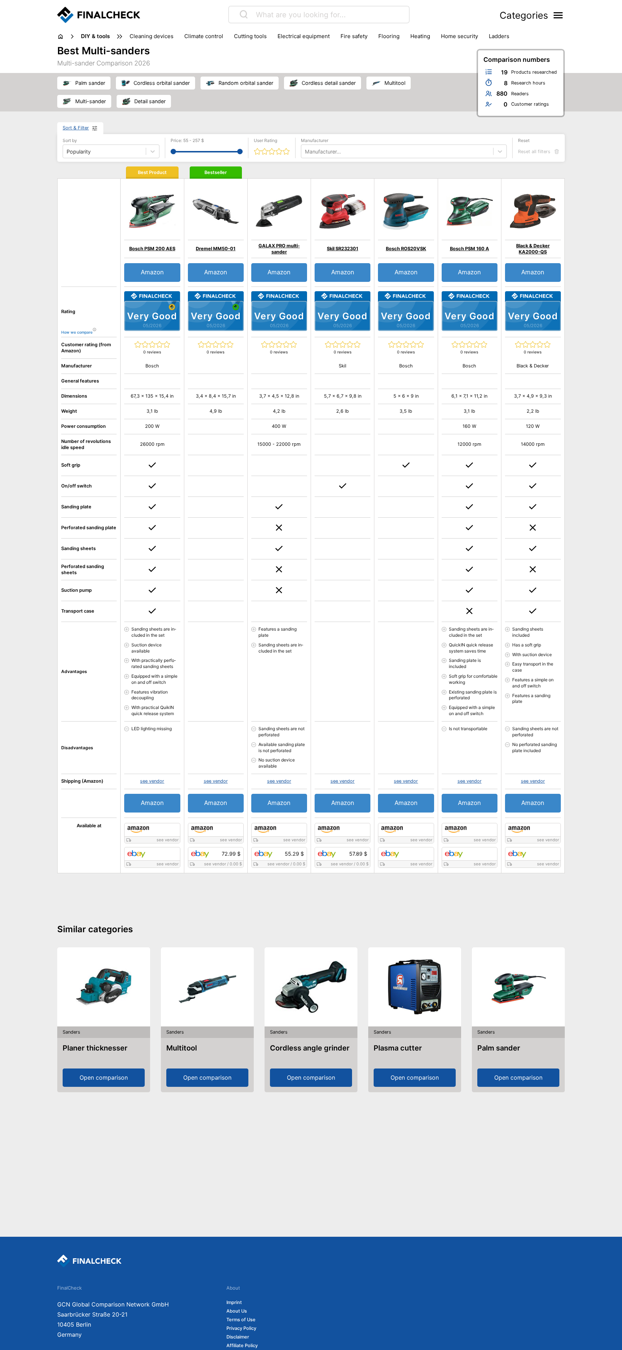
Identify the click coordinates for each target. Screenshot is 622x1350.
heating (420, 36)
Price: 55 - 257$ (187, 140)
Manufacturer (314, 140)
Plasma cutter (398, 1048)
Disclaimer (237, 1337)
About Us (236, 1311)
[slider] (173, 151)
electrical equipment (304, 36)
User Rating (265, 140)
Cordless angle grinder (310, 1048)
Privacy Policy (241, 1328)
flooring (389, 36)
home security (459, 36)
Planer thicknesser (95, 1048)
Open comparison (104, 1077)
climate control (203, 36)
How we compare (77, 332)
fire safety (354, 36)
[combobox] (305, 151)
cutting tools (250, 36)
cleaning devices (151, 36)
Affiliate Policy (242, 1345)
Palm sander (498, 1048)
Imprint (234, 1302)
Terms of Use (241, 1319)
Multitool (181, 1048)
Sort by (70, 140)
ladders (499, 36)
